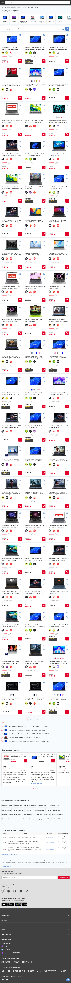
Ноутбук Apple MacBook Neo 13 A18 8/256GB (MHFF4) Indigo (58, 662)
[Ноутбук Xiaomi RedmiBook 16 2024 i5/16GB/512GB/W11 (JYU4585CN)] (12, 39)
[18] (56, 130)
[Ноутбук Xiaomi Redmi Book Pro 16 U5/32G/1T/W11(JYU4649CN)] (35, 39)
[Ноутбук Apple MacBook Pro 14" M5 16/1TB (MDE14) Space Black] (35, 686)
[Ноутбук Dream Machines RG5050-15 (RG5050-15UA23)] (12, 345)
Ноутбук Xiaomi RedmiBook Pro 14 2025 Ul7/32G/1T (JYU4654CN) (35, 426)
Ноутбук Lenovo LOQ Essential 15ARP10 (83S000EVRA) (11, 320)
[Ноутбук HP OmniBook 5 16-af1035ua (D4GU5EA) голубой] (12, 451)
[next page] (43, 719)
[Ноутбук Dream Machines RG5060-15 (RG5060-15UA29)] (12, 484)
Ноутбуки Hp (18, 805)
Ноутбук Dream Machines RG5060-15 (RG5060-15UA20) (58, 493)
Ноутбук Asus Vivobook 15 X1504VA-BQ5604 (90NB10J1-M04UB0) (34, 221)
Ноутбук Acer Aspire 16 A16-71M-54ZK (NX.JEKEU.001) (10, 625)
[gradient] (59, 117)
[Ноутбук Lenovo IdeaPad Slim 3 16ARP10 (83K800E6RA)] (35, 278)
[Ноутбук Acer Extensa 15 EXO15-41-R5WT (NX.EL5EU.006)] (59, 146)
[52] (32, 501)
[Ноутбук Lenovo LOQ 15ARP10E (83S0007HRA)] (59, 278)
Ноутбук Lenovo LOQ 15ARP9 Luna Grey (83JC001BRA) (34, 526)
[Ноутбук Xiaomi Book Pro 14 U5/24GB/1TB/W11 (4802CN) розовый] (59, 345)
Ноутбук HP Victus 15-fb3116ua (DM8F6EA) (35, 187)
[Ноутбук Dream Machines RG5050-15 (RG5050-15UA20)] (59, 451)
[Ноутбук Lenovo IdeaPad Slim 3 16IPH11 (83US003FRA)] (59, 517)
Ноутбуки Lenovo (18, 810)
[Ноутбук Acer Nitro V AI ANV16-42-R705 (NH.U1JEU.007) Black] (12, 146)
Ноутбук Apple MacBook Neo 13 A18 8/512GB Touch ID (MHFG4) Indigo (35, 85)
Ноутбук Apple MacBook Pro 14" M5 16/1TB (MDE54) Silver (11, 698)
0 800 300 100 (6, 943)
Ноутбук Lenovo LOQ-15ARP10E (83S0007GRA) (12, 121)
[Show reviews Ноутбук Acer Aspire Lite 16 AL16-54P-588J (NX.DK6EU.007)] (62, 757)
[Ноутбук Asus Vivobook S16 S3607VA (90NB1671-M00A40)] (59, 245)
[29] (56, 93)
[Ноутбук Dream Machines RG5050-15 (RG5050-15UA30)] (59, 311)
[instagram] (9, 891)
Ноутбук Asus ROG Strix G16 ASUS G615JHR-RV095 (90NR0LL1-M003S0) (58, 221)
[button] (63, 29)
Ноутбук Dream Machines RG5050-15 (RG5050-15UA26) (34, 493)
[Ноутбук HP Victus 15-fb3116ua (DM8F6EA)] (35, 179)
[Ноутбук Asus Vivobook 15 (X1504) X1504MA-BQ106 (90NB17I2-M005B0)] (35, 245)
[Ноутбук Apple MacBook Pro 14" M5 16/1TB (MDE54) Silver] (12, 686)
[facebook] (3, 891)
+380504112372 (49, 849)
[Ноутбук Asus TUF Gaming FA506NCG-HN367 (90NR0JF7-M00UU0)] (12, 245)
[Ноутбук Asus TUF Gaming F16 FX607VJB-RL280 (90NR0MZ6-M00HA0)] (12, 583)
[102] (9, 93)
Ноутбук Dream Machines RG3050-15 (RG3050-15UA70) (11, 84)
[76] (56, 56)
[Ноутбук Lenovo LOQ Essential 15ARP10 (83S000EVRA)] (12, 311)
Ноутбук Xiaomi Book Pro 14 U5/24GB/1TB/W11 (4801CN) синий (34, 393)
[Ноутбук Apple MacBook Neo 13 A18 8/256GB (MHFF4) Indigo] (59, 650)
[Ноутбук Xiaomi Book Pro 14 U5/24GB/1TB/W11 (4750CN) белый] (59, 686)
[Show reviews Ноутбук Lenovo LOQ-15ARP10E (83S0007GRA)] (6, 757)
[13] (32, 534)
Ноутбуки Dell (6, 810)
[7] (32, 435)
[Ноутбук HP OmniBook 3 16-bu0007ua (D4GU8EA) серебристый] (12, 650)
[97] (32, 163)
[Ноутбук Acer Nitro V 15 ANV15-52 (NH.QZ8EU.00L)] (59, 418)
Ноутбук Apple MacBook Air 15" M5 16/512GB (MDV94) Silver (58, 121)
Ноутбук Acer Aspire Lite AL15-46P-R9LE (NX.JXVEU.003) (34, 121)
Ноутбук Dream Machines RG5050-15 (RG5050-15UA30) (58, 320)
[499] (9, 56)
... (37, 719)
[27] (32, 93)
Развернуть (5, 866)
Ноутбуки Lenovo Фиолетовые (11, 819)
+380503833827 (49, 837)
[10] (32, 56)
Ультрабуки (29, 810)
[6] (56, 634)
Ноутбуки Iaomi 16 (43, 819)
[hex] (32, 81)
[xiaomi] (2, 971)
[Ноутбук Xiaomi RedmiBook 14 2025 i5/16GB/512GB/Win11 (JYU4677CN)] (59, 39)
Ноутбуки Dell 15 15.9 (53, 810)
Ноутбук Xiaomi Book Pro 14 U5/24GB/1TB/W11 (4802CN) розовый (58, 357)
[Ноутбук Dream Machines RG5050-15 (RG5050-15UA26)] (35, 484)
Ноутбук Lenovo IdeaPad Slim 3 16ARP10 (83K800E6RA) (35, 287)
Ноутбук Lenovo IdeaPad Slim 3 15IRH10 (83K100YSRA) (11, 287)
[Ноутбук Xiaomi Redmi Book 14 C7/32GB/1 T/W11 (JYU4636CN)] (35, 617)
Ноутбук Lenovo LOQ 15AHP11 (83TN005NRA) (34, 320)
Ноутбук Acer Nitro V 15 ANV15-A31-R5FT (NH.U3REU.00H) (11, 220)
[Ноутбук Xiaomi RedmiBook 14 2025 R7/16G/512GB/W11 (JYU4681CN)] (35, 451)
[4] (9, 328)
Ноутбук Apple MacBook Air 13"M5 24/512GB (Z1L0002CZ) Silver (58, 393)
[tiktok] (27, 891)
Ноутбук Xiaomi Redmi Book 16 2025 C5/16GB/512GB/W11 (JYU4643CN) (58, 625)
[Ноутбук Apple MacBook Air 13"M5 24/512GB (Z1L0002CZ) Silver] (59, 381)
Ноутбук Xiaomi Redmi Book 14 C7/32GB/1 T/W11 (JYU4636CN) (35, 625)
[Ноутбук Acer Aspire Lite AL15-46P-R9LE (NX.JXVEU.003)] (35, 109)
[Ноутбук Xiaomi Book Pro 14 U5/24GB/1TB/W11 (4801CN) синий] (35, 381)
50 (40, 719)
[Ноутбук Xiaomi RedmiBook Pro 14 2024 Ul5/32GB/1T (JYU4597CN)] (59, 179)
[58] (56, 196)
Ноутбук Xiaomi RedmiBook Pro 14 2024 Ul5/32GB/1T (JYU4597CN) (58, 187)
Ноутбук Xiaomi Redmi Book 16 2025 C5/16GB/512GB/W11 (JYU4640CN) (34, 559)
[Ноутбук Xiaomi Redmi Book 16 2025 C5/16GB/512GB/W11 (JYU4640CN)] (35, 550)
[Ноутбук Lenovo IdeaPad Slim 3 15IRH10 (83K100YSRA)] (12, 278)
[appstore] (7, 904)
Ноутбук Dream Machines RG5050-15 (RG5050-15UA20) (58, 459)
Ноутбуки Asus (42, 805)
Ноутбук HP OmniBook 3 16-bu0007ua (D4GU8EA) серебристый (10, 662)
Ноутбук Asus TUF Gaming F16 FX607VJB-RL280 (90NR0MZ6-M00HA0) (11, 592)
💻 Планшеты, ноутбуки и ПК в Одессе (15, 7)
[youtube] (21, 891)
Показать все (6, 824)
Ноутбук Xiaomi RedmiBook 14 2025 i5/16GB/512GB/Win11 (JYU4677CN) (58, 48)
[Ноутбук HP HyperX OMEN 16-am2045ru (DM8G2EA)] (35, 650)
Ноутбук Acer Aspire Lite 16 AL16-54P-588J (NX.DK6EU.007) (12, 187)
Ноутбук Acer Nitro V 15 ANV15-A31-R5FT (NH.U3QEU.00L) (11, 426)
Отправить (7, 3)
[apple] (9, 971)
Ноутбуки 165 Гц (29, 814)
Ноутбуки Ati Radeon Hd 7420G (12, 814)
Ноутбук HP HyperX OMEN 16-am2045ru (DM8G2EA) (34, 662)
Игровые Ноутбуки (30, 805)
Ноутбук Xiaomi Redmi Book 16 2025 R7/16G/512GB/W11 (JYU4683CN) (58, 85)
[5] (56, 295)
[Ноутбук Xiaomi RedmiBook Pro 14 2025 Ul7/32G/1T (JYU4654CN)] (35, 418)
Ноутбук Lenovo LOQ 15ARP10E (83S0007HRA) (59, 287)
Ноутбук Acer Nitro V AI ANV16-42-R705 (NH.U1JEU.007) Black (11, 154)
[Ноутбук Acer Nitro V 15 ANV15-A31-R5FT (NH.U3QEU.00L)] (12, 418)
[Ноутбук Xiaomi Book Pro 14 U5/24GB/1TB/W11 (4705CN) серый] (35, 345)
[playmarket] (21, 904)
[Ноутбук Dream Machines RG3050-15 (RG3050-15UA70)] (12, 72)
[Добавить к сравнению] (20, 35)
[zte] (39, 971)
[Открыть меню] (2, 2)
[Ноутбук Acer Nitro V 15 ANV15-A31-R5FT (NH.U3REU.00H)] (12, 212)
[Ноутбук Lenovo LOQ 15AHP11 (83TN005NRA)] (35, 311)
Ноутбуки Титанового (43, 814)
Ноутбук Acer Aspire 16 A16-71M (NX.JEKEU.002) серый (12, 559)
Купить (20, 61)
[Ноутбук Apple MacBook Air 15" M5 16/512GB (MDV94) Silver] (59, 109)
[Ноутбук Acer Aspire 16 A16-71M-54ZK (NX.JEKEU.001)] (12, 617)
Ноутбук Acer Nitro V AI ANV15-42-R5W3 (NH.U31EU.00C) (58, 559)
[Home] (2, 7)
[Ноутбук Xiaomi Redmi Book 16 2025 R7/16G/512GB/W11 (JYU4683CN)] (59, 72)
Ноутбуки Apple (7, 805)
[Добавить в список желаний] (20, 39)
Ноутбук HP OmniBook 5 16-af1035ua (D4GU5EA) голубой (11, 459)
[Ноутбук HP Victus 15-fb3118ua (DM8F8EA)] (59, 583)
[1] (9, 130)
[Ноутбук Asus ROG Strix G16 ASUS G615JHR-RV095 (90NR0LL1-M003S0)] (59, 212)
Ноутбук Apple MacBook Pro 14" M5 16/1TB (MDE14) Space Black (35, 699)
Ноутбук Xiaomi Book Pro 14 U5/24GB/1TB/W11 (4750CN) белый (58, 699)
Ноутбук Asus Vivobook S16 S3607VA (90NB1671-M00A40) (58, 254)
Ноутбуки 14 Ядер (56, 819)
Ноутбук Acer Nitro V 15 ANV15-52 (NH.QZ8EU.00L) (58, 426)
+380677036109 (49, 842)
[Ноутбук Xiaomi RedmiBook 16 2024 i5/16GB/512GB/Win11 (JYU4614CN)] (35, 146)
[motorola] (50, 971)
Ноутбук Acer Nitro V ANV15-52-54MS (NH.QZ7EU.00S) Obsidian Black (35, 592)
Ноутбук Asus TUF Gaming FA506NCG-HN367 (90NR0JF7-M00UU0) (11, 254)
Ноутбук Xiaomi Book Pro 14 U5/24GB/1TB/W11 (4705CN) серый (34, 357)
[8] (32, 130)
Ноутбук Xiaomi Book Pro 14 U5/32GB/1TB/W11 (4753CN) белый (11, 393)
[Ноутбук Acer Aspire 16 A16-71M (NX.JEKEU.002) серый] (12, 550)
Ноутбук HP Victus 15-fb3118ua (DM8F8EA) (58, 592)
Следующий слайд (67, 769)
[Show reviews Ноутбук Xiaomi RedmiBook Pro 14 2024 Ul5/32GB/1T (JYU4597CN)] (34, 757)
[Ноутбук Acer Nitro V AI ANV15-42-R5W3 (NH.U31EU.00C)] (59, 550)
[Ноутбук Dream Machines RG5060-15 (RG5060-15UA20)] (59, 484)
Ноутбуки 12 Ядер (57, 814)
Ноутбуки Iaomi (40, 810)
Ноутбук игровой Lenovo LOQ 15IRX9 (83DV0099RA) (11, 526)
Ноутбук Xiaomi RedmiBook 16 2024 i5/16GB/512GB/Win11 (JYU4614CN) (34, 154)
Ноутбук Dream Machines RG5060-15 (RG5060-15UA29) (11, 493)
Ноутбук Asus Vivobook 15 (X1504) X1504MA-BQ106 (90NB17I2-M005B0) (33, 254)
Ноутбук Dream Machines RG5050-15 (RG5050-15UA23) (11, 357)
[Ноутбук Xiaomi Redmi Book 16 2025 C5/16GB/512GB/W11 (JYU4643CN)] (59, 617)
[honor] (63, 971)
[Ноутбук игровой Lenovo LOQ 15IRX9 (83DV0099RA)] (12, 517)
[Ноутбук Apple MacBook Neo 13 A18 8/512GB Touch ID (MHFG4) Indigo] (35, 72)
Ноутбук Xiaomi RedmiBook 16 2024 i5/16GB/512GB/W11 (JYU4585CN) (11, 48)
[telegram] (15, 891)
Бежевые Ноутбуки (29, 819)
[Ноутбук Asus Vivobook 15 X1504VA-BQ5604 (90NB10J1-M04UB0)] (35, 212)
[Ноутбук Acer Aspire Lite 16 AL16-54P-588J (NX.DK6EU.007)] (12, 179)
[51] (9, 534)
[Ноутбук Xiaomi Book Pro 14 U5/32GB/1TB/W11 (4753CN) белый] (12, 381)
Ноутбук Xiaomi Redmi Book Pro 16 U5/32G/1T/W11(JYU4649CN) (35, 48)
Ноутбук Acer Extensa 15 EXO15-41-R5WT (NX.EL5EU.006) (56, 154)
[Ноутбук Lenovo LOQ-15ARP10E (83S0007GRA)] (12, 109)
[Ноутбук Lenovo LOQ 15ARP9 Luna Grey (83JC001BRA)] (35, 517)
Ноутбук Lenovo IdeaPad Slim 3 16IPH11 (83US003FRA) (58, 526)
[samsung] (19, 971)
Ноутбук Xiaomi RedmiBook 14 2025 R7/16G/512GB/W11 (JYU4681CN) (34, 460)
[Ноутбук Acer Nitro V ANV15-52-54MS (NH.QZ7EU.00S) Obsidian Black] (35, 583)
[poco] (31, 971)
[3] (9, 163)
